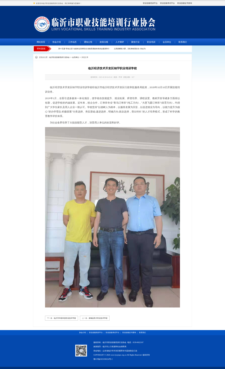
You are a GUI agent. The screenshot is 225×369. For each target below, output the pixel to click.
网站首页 (41, 42)
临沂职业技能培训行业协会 (59, 57)
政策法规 (104, 42)
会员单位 (167, 42)
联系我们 (183, 42)
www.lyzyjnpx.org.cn (118, 355)
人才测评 (119, 42)
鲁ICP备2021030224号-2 (103, 359)
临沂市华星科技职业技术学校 (65, 318)
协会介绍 (56, 42)
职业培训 (151, 42)
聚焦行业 (135, 42)
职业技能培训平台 (150, 3)
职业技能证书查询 (184, 3)
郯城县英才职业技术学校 (98, 318)
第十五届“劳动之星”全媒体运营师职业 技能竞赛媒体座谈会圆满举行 (80, 49)
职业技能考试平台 (167, 3)
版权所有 (146, 355)
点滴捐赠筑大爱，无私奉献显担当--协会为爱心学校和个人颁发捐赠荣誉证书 (139, 49)
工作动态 (72, 42)
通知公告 (88, 42)
